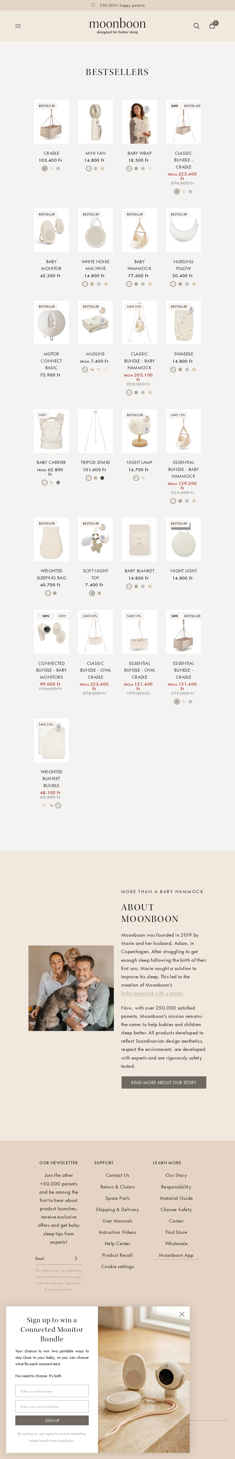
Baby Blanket (139, 571)
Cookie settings (117, 1266)
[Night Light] (183, 540)
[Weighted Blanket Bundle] (51, 740)
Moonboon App (176, 1255)
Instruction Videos (117, 1232)
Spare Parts (117, 1198)
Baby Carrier (51, 462)
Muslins (95, 354)
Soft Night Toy (95, 574)
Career (176, 1220)
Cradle (51, 153)
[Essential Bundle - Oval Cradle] (139, 632)
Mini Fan (95, 153)
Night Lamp (139, 462)
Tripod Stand (95, 462)
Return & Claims (117, 1186)
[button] (164, 1082)
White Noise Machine (96, 265)
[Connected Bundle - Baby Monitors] (51, 632)
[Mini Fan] (95, 122)
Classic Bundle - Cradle (183, 160)
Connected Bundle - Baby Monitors (51, 670)
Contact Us (117, 1175)
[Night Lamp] (139, 431)
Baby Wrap (139, 153)
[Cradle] (51, 122)
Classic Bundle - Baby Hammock (139, 361)
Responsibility (176, 1186)
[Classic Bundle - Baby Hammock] (139, 323)
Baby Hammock (139, 265)
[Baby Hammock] (139, 230)
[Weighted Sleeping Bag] (51, 540)
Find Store (176, 1232)
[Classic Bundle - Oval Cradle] (95, 632)
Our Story (176, 1175)
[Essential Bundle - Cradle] (183, 632)
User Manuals (117, 1220)
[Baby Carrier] (51, 431)
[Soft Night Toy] (95, 540)
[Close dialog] (182, 1314)
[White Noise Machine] (95, 230)
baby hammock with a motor (151, 993)
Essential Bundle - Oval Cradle (139, 670)
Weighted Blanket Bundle (51, 779)
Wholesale (176, 1243)
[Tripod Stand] (95, 431)
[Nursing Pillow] (183, 230)
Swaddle (183, 354)
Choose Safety (176, 1209)
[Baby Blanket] (139, 540)
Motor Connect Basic (51, 361)
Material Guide (176, 1198)
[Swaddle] (183, 323)
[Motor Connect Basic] (51, 323)
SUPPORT (104, 1163)
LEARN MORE (167, 1163)
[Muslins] (95, 323)
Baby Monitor (51, 265)
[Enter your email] (76, 1258)
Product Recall (117, 1255)
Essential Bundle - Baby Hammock (183, 469)
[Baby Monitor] (51, 230)
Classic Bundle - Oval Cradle (95, 670)
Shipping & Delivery (117, 1209)
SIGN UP (52, 1420)
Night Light (183, 571)
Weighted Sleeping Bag (51, 574)
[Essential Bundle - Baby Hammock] (183, 431)
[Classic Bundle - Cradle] (183, 122)
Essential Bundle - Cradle (183, 670)
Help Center (117, 1243)
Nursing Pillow (183, 265)
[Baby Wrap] (139, 122)
